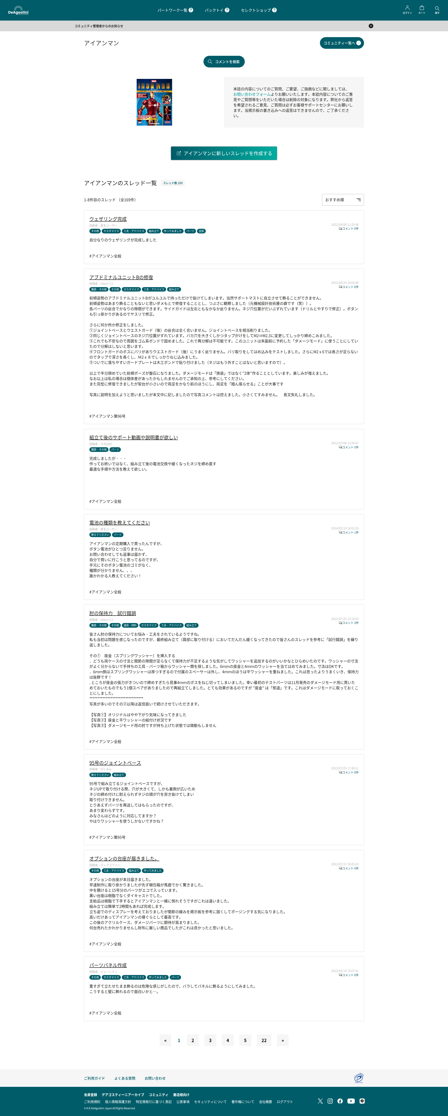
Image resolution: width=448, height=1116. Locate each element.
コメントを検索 (227, 61)
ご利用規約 (92, 1101)
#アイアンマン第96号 (107, 416)
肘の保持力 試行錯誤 (112, 613)
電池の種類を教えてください (119, 522)
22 (264, 1040)
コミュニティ (158, 1094)
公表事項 (182, 1101)
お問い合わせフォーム (252, 94)
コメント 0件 (350, 228)
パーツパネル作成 (108, 965)
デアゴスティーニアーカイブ (123, 1094)
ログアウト (285, 1101)
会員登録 (90, 1094)
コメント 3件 (350, 623)
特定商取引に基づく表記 (154, 1101)
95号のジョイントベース (115, 763)
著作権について (242, 1101)
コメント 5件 (350, 447)
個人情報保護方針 (118, 1101)
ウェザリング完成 (108, 219)
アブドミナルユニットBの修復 (121, 277)
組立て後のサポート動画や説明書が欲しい (133, 437)
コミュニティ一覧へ (339, 42)
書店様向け (181, 1094)
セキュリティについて (210, 1101)
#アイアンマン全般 (105, 256)
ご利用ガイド (94, 1078)
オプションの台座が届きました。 (124, 858)
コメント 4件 (350, 868)
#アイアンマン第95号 (107, 837)
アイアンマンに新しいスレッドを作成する (228, 153)
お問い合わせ (155, 1078)
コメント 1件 (350, 532)
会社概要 (265, 1101)
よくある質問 (124, 1078)
